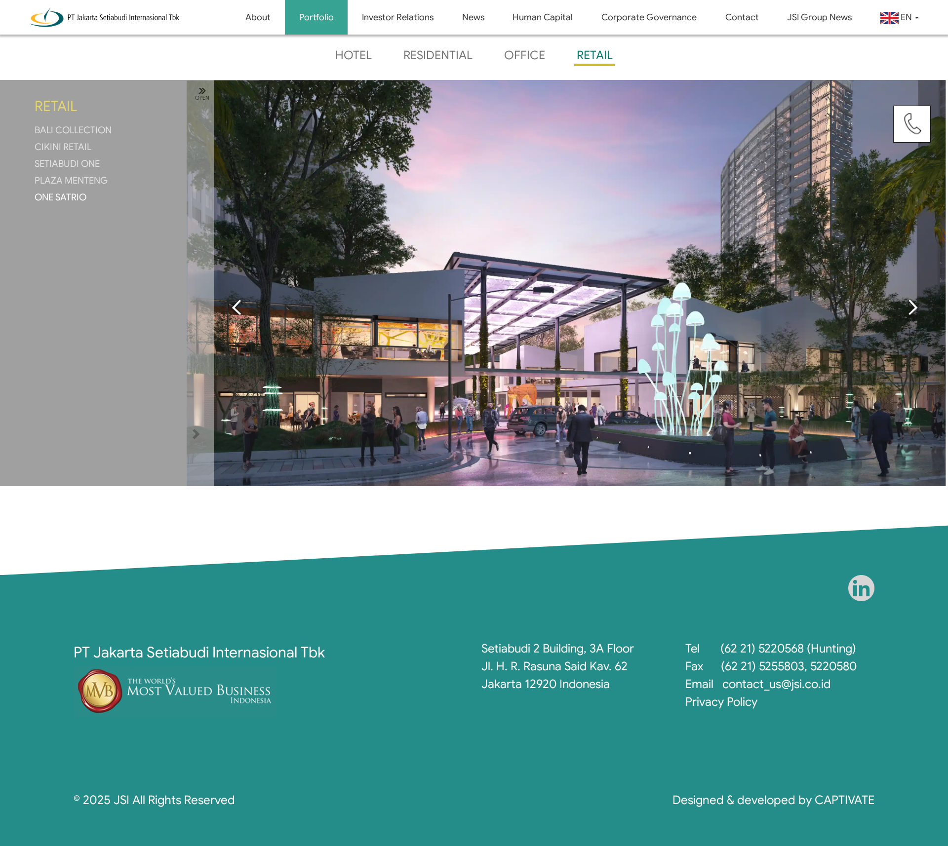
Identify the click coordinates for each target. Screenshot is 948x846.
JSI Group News (819, 17)
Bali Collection (73, 130)
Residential (438, 55)
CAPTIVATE (844, 800)
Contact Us (912, 124)
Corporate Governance (649, 17)
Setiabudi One (67, 163)
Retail (595, 55)
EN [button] (906, 17)
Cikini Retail (63, 147)
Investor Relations (398, 17)
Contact (742, 17)
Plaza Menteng (71, 180)
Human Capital (543, 17)
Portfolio (316, 17)
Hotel (353, 55)
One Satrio (60, 197)
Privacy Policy (721, 701)
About (258, 17)
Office (524, 55)
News (473, 17)
